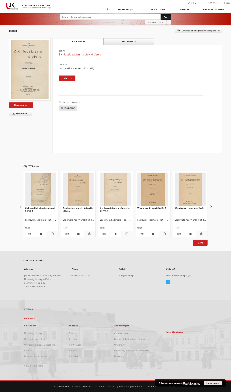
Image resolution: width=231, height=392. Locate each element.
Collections (157, 9)
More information (191, 383)
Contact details (122, 333)
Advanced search (155, 22)
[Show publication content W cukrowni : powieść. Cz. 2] (190, 234)
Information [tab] (128, 41)
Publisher (74, 356)
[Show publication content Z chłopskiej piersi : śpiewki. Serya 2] (78, 234)
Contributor (75, 344)
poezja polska (68, 107)
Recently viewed (213, 9)
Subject (73, 350)
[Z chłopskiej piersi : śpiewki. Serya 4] (30, 69)
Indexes (184, 9)
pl (194, 3)
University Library (33, 333)
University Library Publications (39, 344)
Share (227, 2)
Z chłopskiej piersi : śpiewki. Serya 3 (115, 209)
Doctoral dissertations (35, 356)
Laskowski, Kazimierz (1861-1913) (76, 68)
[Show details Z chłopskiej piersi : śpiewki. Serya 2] (89, 234)
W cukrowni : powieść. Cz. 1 (151, 208)
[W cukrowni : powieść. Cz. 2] (190, 190)
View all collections (33, 365)
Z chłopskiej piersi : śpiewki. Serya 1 (40, 209)
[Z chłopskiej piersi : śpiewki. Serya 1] (40, 190)
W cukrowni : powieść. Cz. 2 (189, 208)
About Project (126, 9)
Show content (21, 105)
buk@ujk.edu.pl (126, 275)
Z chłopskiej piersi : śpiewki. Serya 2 (78, 209)
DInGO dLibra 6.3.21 (85, 386)
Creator (73, 339)
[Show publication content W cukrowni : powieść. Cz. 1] (152, 234)
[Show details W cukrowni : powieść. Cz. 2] (201, 234)
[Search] (166, 17)
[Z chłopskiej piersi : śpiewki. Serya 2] (78, 190)
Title (71, 333)
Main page (29, 318)
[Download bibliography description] (29, 234)
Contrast (212, 2)
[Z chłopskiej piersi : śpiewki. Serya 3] (115, 190)
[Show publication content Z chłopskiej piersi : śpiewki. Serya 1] (40, 234)
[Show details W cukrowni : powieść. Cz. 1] (164, 234)
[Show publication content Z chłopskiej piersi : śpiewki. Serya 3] (115, 234)
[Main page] (106, 9)
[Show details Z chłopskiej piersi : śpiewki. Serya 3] (126, 234)
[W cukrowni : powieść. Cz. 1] (153, 190)
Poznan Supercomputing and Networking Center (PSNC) (149, 386)
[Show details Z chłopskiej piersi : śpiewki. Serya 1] (52, 234)
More (200, 242)
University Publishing (35, 339)
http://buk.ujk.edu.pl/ (177, 275)
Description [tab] (78, 41)
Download (21, 113)
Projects (28, 350)
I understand (212, 383)
